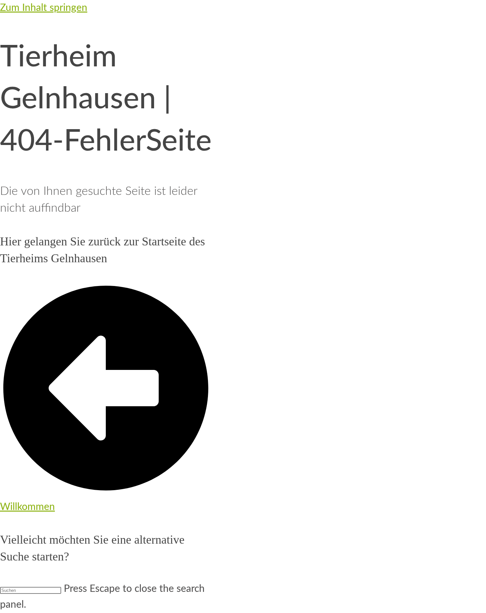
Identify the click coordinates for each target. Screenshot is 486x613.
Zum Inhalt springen (43, 8)
